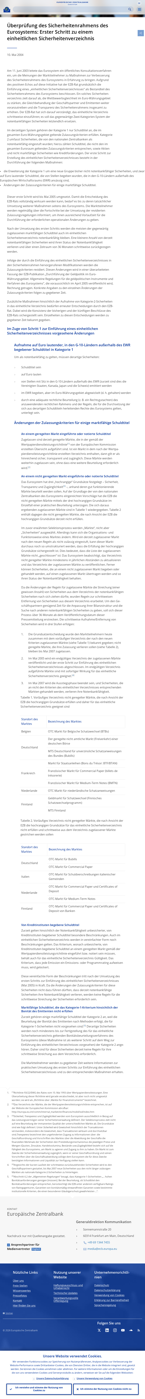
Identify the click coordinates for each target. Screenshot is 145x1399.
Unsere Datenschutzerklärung (52, 1379)
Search (129, 9)
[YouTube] (123, 1330)
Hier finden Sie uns (24, 1306)
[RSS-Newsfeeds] (138, 1330)
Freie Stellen (20, 1286)
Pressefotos (20, 1296)
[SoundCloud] (130, 1330)
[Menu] (139, 10)
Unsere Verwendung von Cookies (94, 1379)
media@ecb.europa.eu (102, 1249)
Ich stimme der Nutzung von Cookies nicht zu (106, 1389)
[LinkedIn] (107, 1330)
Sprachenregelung (105, 1305)
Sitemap (9, 1313)
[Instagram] (115, 1330)
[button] (139, 3)
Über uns (18, 1281)
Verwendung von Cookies (109, 1295)
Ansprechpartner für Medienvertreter (23, 1247)
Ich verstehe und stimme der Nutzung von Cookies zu (39, 1389)
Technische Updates (66, 1293)
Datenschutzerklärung (107, 1290)
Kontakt (17, 1301)
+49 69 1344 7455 (99, 1242)
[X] (99, 1330)
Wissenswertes (22, 1291)
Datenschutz (101, 1285)
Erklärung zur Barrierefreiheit (111, 1300)
